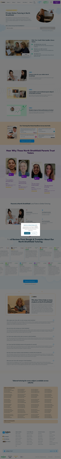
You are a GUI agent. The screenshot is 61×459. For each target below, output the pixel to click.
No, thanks (34, 233)
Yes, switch (27, 233)
